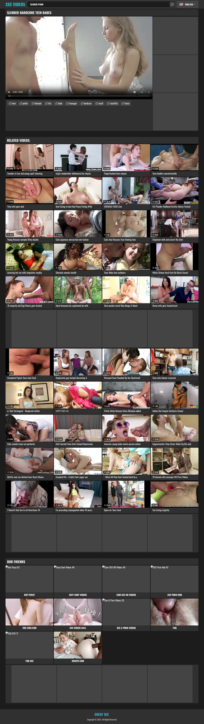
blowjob (38, 103)
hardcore (88, 103)
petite (25, 103)
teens (127, 103)
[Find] (172, 4)
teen (14, 103)
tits (49, 103)
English (189, 4)
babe (60, 103)
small (100, 103)
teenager (73, 103)
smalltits (114, 103)
